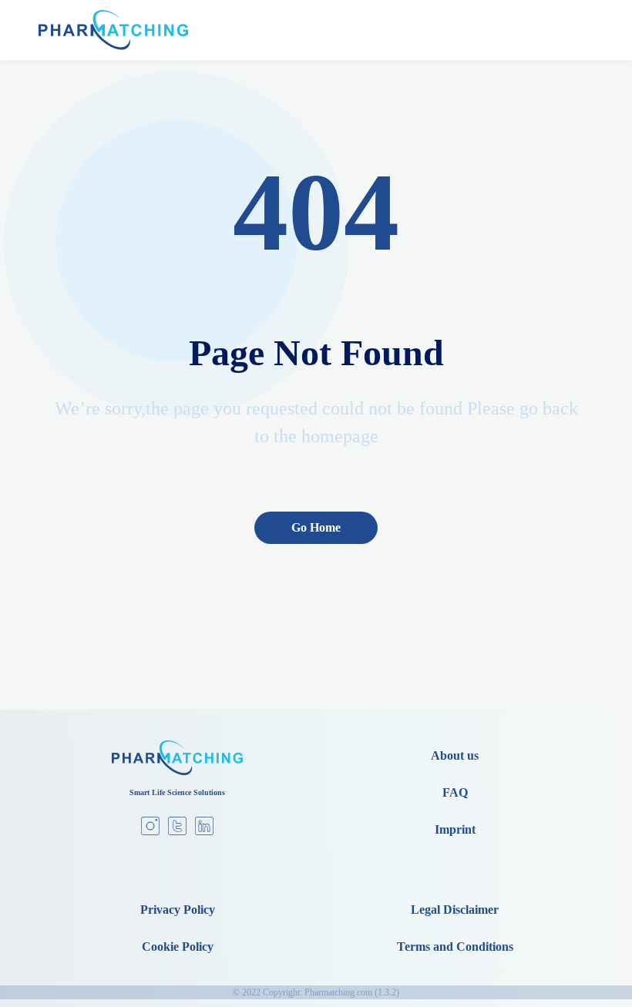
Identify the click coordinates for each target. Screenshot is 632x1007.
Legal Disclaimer (455, 909)
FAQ (455, 792)
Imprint (455, 829)
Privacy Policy (177, 909)
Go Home (316, 527)
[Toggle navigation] (578, 30)
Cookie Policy (177, 946)
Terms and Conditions (455, 946)
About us (455, 755)
